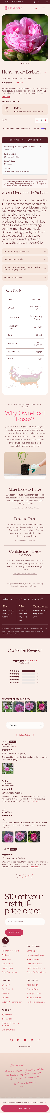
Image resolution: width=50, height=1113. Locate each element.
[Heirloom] (13, 8)
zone (19, 1102)
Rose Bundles (33, 959)
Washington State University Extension (25, 574)
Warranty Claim (8, 1030)
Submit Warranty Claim (12, 1002)
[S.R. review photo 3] (34, 837)
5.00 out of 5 (31, 661)
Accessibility (32, 985)
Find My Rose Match (11, 951)
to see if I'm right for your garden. (32, 1102)
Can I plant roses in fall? (13, 259)
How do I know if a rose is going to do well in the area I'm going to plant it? (22, 268)
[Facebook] (18, 1040)
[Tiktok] (38, 1040)
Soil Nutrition (7, 963)
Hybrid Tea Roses (34, 963)
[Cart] (47, 2)
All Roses (6, 955)
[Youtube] (25, 1040)
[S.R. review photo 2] (21, 837)
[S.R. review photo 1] (8, 837)
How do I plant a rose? (13, 277)
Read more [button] (34, 801)
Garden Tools (7, 968)
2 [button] (22, 875)
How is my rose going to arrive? (16, 251)
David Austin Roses (35, 955)
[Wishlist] (43, 2)
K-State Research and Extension (25, 540)
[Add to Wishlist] (45, 71)
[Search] (36, 8)
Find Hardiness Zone (36, 1002)
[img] (7, 750)
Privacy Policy (33, 989)
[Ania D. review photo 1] (8, 768)
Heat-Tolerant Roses (36, 968)
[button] (7, 83)
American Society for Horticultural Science (25, 508)
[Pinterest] (31, 1040)
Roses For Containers (36, 972)
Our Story (6, 985)
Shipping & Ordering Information (10, 1024)
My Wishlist (7, 1014)
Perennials (6, 959)
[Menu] (43, 8)
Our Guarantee (8, 989)
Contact (5, 997)
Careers (5, 993)
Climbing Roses (34, 951)
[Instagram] (11, 1040)
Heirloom (24, 1046)
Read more (6, 96)
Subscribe (14, 932)
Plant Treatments (9, 972)
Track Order (7, 1019)
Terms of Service (34, 997)
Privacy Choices (34, 993)
